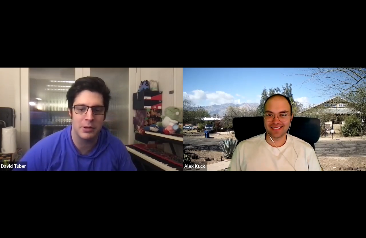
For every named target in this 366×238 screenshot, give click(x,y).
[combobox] (303, 227)
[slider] (160, 212)
